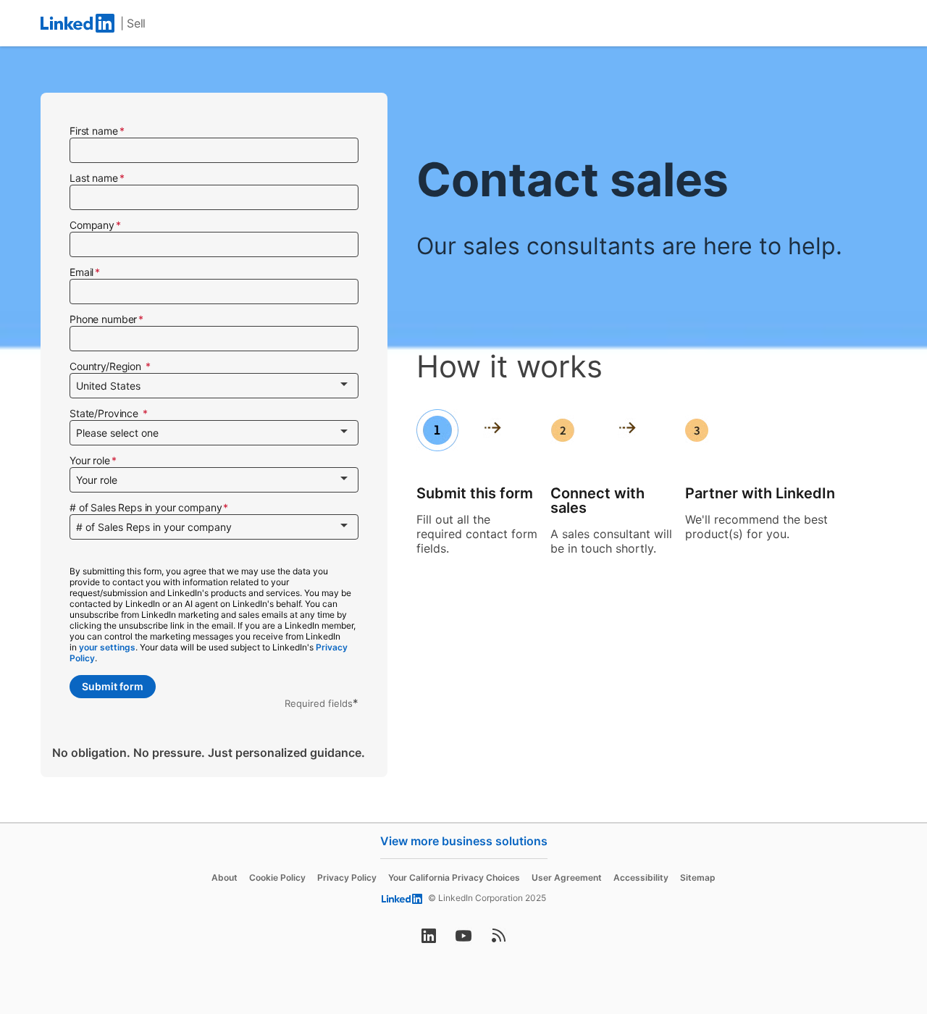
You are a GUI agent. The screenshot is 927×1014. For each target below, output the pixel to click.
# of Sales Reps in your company (146, 507)
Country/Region (107, 366)
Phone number (103, 319)
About (224, 877)
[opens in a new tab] (428, 940)
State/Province (105, 413)
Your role (90, 460)
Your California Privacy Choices (454, 877)
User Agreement (567, 877)
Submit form (112, 686)
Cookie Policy (277, 877)
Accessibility (640, 877)
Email (81, 272)
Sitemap (698, 877)
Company (92, 225)
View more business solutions (464, 841)
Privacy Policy (347, 877)
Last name (94, 178)
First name (94, 131)
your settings (107, 647)
